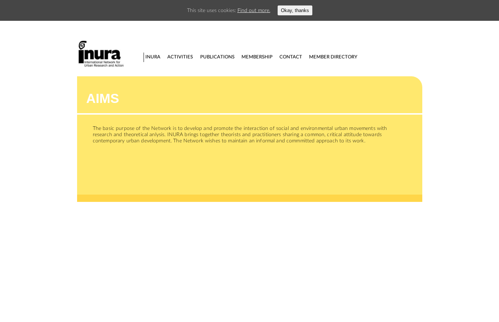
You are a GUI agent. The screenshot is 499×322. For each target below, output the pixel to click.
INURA (152, 57)
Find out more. (253, 10)
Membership (257, 57)
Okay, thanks (295, 10)
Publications (217, 57)
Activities (180, 57)
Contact (290, 57)
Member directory (333, 57)
